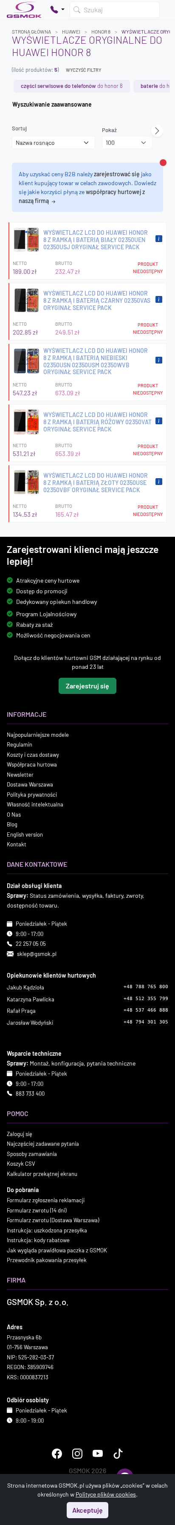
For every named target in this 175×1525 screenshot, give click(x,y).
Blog (12, 824)
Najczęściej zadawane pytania (43, 1143)
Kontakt (16, 844)
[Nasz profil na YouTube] (98, 1453)
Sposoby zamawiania (32, 1153)
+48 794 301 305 (146, 1022)
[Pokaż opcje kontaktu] (57, 10)
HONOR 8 (100, 31)
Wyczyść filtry (83, 70)
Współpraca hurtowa (32, 764)
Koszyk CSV (21, 1163)
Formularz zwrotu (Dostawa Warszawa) (53, 1220)
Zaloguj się (19, 1133)
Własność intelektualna (35, 804)
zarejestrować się (117, 174)
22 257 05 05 (31, 943)
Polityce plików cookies (106, 1494)
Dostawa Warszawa (30, 784)
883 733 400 (30, 1093)
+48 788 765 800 (146, 986)
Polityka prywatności (32, 794)
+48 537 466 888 (146, 1010)
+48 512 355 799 (146, 998)
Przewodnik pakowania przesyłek (47, 1260)
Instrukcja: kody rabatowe (38, 1240)
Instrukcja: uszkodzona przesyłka (47, 1230)
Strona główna (31, 31)
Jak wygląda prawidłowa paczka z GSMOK (57, 1250)
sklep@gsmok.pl (36, 953)
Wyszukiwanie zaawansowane (52, 104)
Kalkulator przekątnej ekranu (42, 1173)
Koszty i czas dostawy (33, 754)
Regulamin (19, 744)
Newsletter (20, 774)
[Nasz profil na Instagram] (77, 1453)
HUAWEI (71, 31)
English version (25, 834)
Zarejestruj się (87, 686)
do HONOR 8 (72, 85)
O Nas (14, 814)
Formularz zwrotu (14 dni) (36, 1210)
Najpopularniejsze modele (38, 734)
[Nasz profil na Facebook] (57, 1453)
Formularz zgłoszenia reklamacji (46, 1200)
